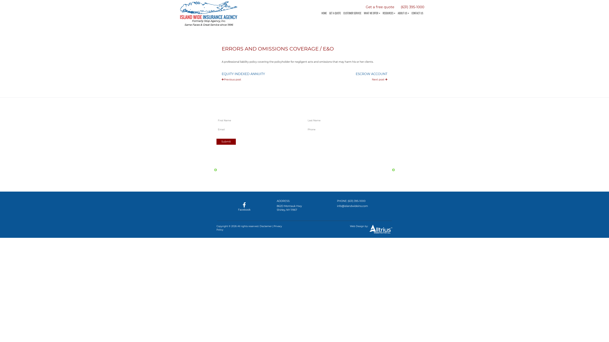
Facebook (244, 209)
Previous (215, 170)
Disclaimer (266, 226)
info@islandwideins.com (352, 206)
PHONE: (342, 201)
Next (393, 170)
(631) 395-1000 (357, 201)
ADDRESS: (283, 201)
